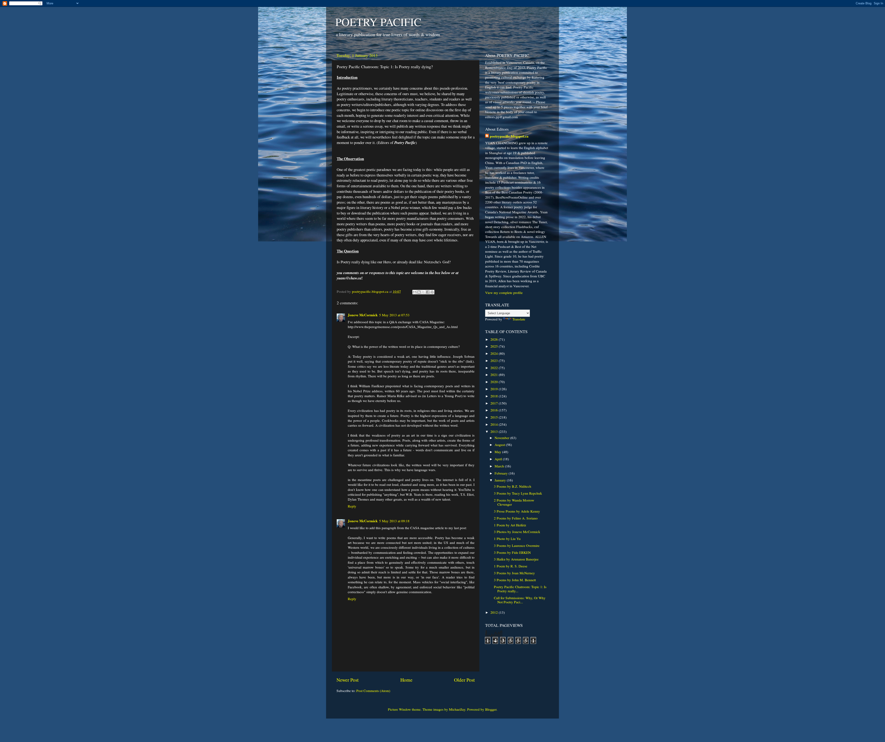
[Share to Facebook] (427, 292)
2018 (494, 396)
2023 (494, 360)
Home (406, 679)
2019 (494, 389)
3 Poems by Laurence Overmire (517, 545)
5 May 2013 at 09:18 (394, 521)
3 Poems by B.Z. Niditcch (512, 486)
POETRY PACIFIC (378, 21)
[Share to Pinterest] (432, 292)
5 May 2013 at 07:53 (394, 315)
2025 (494, 346)
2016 (494, 410)
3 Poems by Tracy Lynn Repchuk (518, 493)
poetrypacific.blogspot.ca (509, 136)
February (502, 473)
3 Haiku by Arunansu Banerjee (516, 559)
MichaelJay (457, 709)
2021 (494, 374)
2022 (494, 367)
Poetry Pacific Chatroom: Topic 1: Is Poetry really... (520, 588)
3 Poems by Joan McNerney (514, 573)
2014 (494, 424)
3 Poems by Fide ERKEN (512, 552)
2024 (494, 353)
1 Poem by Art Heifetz (510, 525)
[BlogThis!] (419, 292)
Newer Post (347, 679)
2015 (494, 417)
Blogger (490, 709)
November (502, 437)
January (501, 480)
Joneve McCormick (363, 314)
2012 (494, 612)
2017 (494, 403)
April (499, 459)
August (500, 444)
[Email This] (414, 292)
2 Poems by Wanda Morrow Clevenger (514, 502)
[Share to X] (423, 292)
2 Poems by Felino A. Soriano (516, 518)
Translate (518, 319)
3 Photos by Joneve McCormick (517, 531)
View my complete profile (504, 292)
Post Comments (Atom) (373, 690)
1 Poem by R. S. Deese (510, 566)
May (498, 451)
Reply (352, 506)
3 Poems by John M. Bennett (515, 580)
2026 (494, 339)
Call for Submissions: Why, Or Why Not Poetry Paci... (520, 599)
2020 (494, 381)
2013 (494, 431)
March (500, 466)
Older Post (464, 679)
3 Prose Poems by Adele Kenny (517, 511)
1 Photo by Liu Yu (507, 538)
